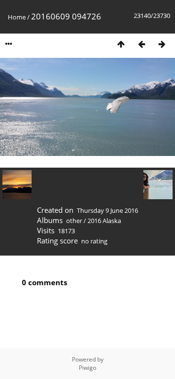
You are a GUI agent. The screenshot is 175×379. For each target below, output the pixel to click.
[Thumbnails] (121, 44)
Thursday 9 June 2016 (107, 210)
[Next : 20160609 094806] (162, 44)
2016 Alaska (104, 220)
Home (17, 17)
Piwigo (87, 367)
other (74, 220)
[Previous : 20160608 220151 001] (141, 44)
